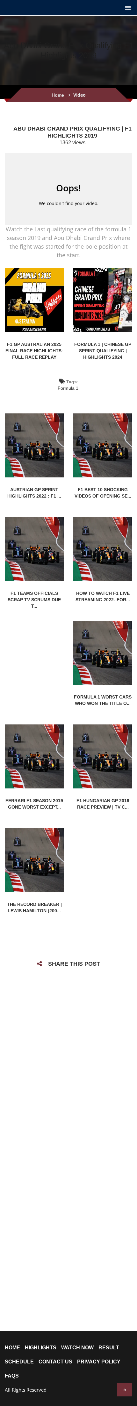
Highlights (40, 1347)
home (12, 1347)
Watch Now (77, 1347)
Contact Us (55, 1361)
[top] (124, 1389)
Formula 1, (69, 388)
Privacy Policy (98, 1361)
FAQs (12, 1375)
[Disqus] (68, 1079)
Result (108, 1347)
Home (58, 95)
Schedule (19, 1361)
